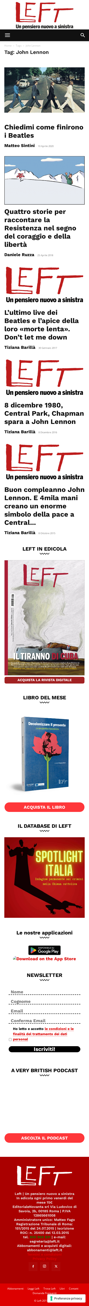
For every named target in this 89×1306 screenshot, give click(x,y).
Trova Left (49, 1288)
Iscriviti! (44, 1049)
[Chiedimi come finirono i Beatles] (44, 90)
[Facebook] (33, 1266)
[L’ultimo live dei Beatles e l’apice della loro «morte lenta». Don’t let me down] (44, 285)
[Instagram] (44, 1266)
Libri (62, 1288)
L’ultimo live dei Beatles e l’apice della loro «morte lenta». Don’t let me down (41, 324)
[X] (56, 1266)
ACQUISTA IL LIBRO (44, 807)
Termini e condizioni (44, 1254)
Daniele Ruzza (19, 254)
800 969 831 (40, 1237)
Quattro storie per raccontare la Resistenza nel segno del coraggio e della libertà (40, 228)
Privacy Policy (45, 1259)
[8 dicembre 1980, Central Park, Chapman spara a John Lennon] (44, 378)
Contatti (73, 1288)
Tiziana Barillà (19, 347)
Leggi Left (33, 1288)
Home (8, 45)
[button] (7, 35)
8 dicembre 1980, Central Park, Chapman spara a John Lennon (44, 413)
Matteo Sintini (19, 145)
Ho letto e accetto (43, 1034)
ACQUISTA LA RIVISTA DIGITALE (44, 680)
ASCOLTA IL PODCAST (44, 1138)
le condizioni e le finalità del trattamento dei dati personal (43, 1034)
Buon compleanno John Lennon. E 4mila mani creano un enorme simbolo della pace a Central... (44, 506)
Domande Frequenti (45, 1293)
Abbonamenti (15, 1288)
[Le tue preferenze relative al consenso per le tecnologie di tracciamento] (66, 1298)
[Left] (44, 14)
